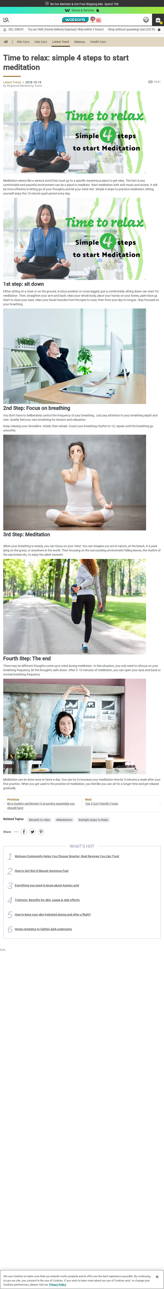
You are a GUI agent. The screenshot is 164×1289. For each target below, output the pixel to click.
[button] (158, 20)
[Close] (157, 1277)
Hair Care (41, 41)
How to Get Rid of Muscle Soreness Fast (42, 871)
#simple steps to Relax (93, 820)
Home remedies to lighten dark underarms (43, 929)
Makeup (79, 41)
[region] (82, 1279)
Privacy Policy (57, 1284)
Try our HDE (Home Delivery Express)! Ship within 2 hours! (54, 29)
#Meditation (64, 820)
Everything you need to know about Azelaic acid (47, 885)
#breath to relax (39, 820)
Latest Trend (60, 41)
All (6, 41)
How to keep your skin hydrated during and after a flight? (53, 914)
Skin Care (23, 41)
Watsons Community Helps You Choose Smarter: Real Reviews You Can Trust (67, 856)
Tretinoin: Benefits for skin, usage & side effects (47, 900)
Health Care (98, 41)
